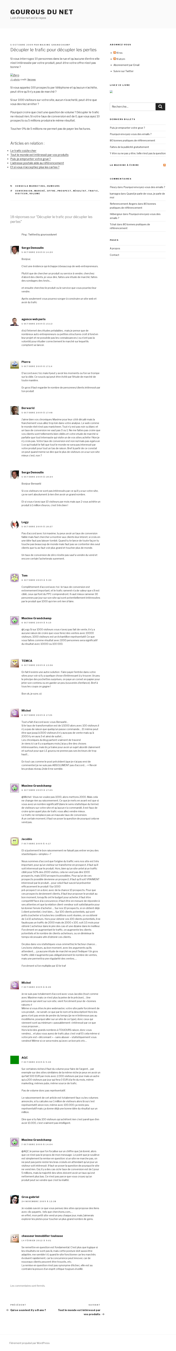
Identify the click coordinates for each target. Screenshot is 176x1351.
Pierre (25, 362)
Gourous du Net (42, 12)
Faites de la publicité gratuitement (129, 146)
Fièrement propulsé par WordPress (29, 1343)
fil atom (120, 58)
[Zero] (14, 75)
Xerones (31, 79)
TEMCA (26, 660)
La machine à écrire (124, 165)
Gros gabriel (30, 1197)
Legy (25, 522)
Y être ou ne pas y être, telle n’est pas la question (138, 153)
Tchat (113, 224)
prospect (64, 191)
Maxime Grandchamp (55, 45)
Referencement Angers (123, 203)
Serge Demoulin (32, 247)
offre (51, 191)
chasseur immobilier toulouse (42, 1236)
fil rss (119, 52)
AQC (24, 1057)
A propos (115, 248)
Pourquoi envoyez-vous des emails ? (131, 134)
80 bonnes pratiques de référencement (132, 140)
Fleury (113, 187)
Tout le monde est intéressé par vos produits (39, 154)
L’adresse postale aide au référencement (37, 163)
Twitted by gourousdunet (42, 234)
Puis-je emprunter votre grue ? (30, 159)
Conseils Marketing (30, 186)
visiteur (21, 193)
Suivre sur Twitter (123, 71)
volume (34, 193)
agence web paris (33, 319)
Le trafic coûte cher (23, 150)
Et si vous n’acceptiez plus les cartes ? (34, 167)
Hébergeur (116, 214)
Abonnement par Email (126, 64)
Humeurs (53, 186)
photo (17, 79)
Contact (114, 254)
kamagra (115, 193)
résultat (80, 191)
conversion (24, 191)
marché (39, 191)
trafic (93, 191)
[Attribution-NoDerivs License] (11, 79)
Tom (24, 575)
